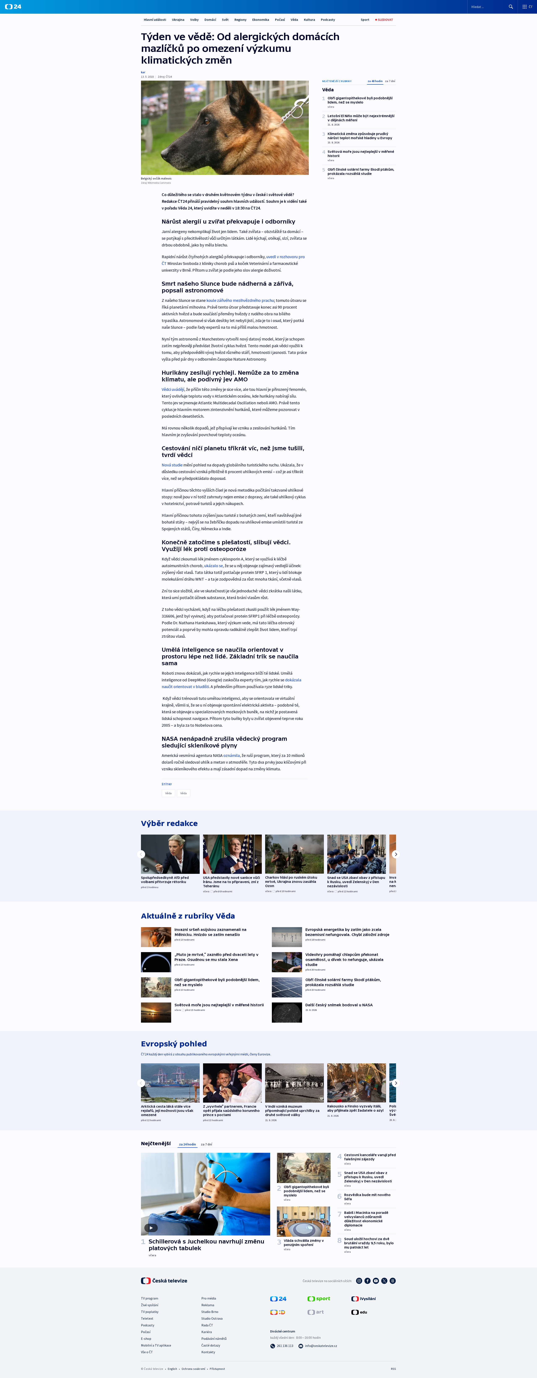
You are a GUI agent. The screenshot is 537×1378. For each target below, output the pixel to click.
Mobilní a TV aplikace (156, 1345)
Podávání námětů (214, 1338)
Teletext (147, 1318)
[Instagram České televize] (359, 1280)
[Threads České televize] (392, 1280)
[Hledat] (511, 6)
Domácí (210, 19)
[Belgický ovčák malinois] (225, 128)
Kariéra (206, 1332)
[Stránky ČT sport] (319, 1298)
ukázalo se (213, 565)
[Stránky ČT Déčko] (277, 1312)
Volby (194, 19)
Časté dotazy (210, 1345)
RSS (393, 1369)
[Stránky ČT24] (278, 1298)
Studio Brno (209, 1312)
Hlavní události (155, 19)
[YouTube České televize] (376, 1280)
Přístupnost (217, 1369)
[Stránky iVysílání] (363, 1298)
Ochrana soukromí (193, 1369)
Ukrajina (178, 19)
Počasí (280, 19)
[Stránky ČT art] (316, 1312)
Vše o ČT (147, 1352)
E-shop (146, 1338)
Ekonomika (260, 19)
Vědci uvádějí (173, 389)
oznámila (231, 755)
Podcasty (328, 19)
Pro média (208, 1298)
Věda (294, 19)
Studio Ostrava (212, 1318)
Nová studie (172, 464)
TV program (149, 1298)
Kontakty (208, 1352)
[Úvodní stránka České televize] (164, 1280)
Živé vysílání (149, 1305)
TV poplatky (149, 1312)
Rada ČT (207, 1325)
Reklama (207, 1305)
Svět (225, 19)
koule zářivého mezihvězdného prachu (240, 300)
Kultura (309, 19)
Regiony (240, 19)
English (172, 1369)
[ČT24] (13, 6)
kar (143, 72)
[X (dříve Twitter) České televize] (384, 1280)
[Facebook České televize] (367, 1280)
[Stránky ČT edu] (359, 1312)
